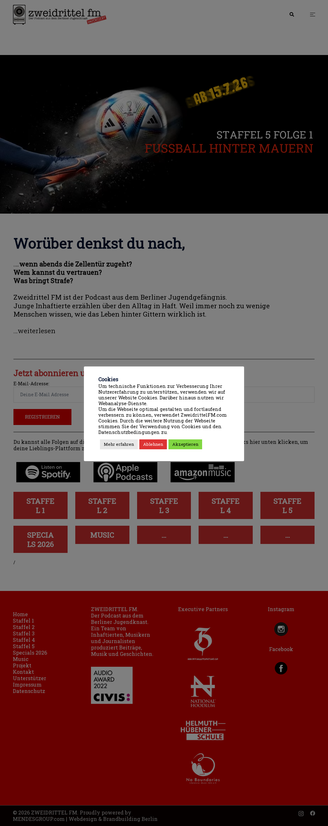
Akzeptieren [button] (185, 444)
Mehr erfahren (119, 444)
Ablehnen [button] (153, 444)
